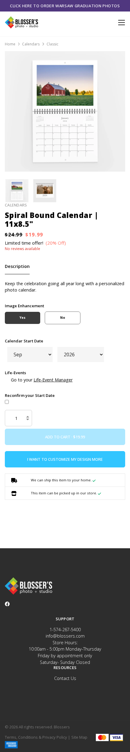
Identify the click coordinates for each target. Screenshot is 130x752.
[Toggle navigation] (120, 22)
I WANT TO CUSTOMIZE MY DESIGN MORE (65, 459)
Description (17, 266)
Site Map (79, 737)
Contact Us (65, 678)
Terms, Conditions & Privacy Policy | (37, 737)
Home (10, 44)
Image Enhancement (24, 305)
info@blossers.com (65, 636)
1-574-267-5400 (65, 629)
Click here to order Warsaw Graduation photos (65, 5)
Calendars (31, 44)
